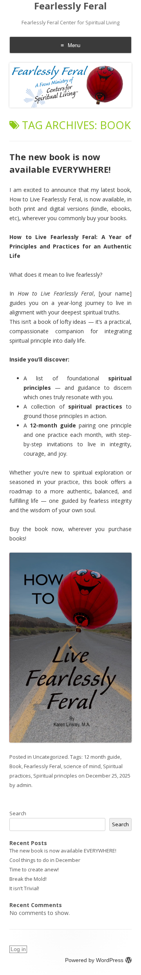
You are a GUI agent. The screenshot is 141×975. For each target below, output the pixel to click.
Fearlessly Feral (70, 6)
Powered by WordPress (94, 960)
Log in (18, 949)
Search (17, 813)
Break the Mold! (28, 878)
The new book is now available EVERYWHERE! (60, 163)
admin (23, 785)
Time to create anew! (34, 869)
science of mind (82, 766)
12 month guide (102, 756)
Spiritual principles (55, 775)
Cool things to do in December (44, 860)
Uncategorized (50, 756)
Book (15, 766)
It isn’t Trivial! (24, 888)
